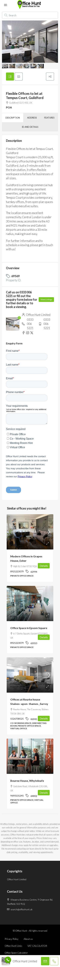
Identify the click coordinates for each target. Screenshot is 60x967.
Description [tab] (13, 117)
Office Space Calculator (16, 952)
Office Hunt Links (13, 945)
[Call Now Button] (8, 960)
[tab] (10, 76)
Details (44, 565)
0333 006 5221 (30, 324)
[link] (30, 531)
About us (28, 938)
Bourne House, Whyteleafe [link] (27, 780)
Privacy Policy (11, 938)
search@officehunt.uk (21, 909)
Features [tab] (49, 117)
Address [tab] (32, 117)
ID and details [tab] (30, 127)
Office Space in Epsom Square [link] (28, 628)
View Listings (46, 299)
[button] (50, 76)
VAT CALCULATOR (37, 945)
